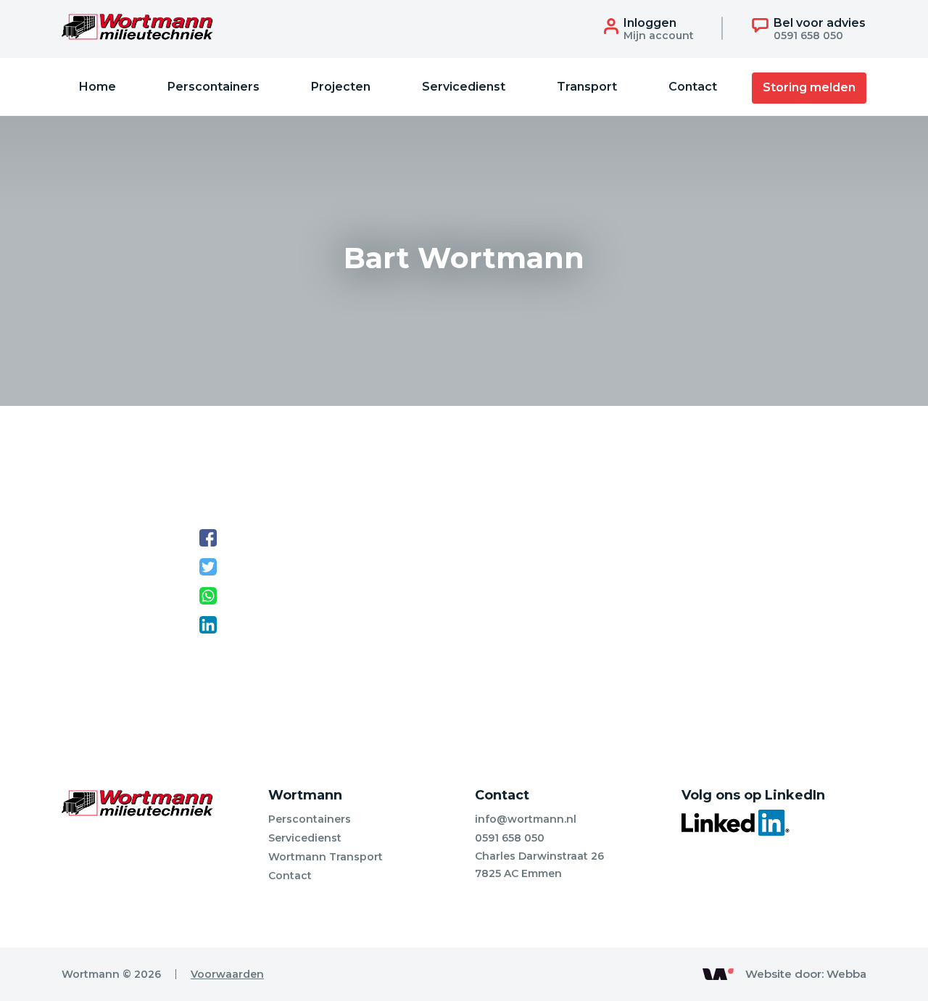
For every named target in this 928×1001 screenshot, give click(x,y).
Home (97, 87)
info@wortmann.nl (525, 819)
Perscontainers (213, 87)
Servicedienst (463, 87)
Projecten (340, 87)
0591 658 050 (509, 837)
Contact (692, 87)
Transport (587, 87)
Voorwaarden (227, 974)
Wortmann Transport (325, 856)
